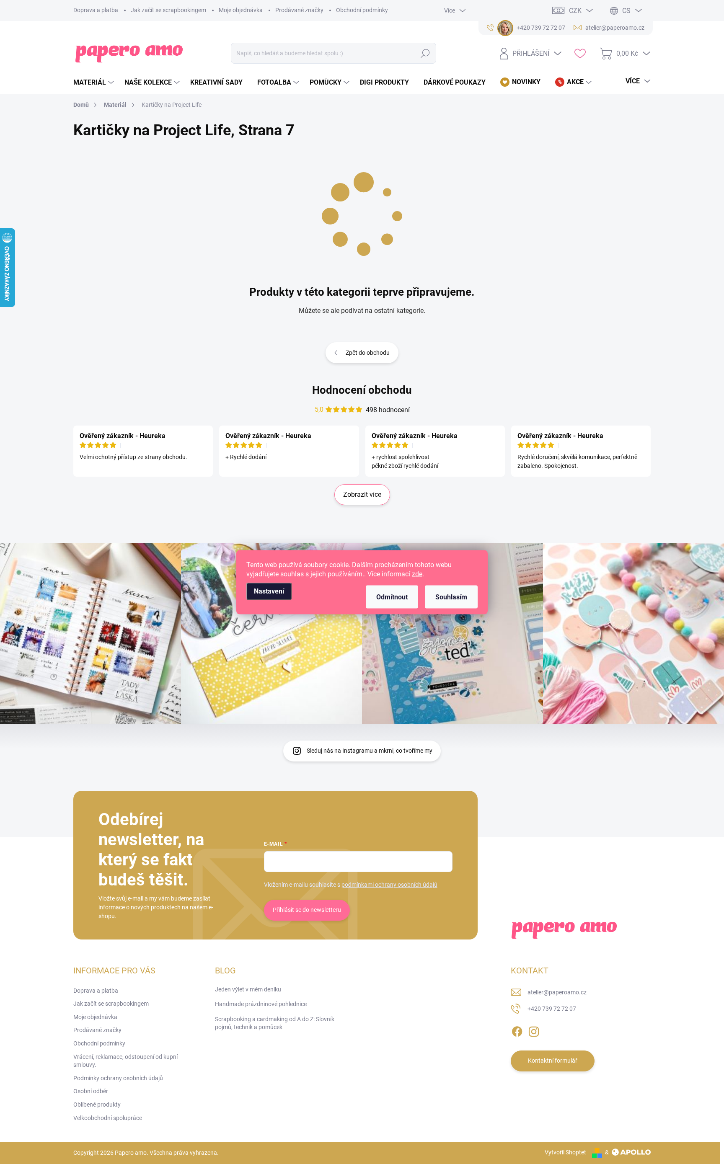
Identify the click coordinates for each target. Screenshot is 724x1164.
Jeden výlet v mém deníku (248, 989)
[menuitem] (94, 82)
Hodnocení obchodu (362, 390)
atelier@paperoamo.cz (557, 992)
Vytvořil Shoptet (565, 1152)
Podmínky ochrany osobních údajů (118, 1078)
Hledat (425, 53)
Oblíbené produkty (97, 1104)
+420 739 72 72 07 (551, 1008)
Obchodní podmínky (362, 10)
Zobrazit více (362, 494)
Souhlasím (451, 597)
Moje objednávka (241, 10)
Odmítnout (392, 597)
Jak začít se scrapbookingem (168, 10)
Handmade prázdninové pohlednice (261, 1004)
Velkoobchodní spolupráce (107, 1118)
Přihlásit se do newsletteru (307, 909)
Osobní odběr (90, 1091)
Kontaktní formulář (552, 1060)
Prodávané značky (299, 10)
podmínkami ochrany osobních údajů (389, 884)
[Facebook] (517, 1030)
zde (417, 574)
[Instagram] (533, 1030)
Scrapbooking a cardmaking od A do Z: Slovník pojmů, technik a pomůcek (274, 1023)
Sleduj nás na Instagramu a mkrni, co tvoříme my (369, 750)
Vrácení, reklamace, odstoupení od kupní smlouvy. (125, 1061)
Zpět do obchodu (368, 352)
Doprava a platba (95, 10)
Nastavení (269, 591)
